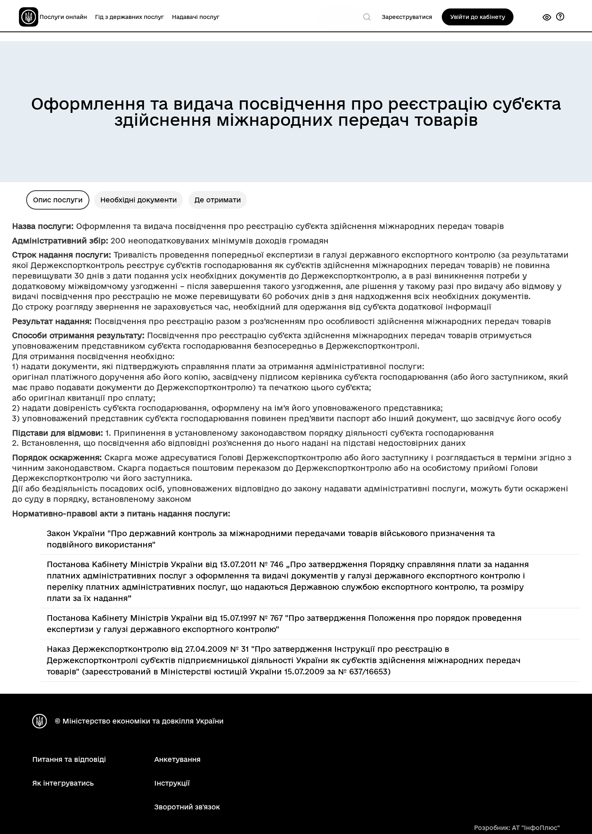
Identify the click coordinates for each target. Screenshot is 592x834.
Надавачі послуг (195, 17)
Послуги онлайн (63, 17)
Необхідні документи (138, 200)
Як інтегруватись (63, 783)
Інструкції (172, 783)
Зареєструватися (407, 17)
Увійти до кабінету (477, 17)
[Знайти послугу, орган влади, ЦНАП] (367, 16)
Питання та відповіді (69, 759)
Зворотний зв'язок (187, 807)
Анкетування (177, 759)
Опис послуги (58, 200)
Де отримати (218, 200)
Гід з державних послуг (129, 17)
